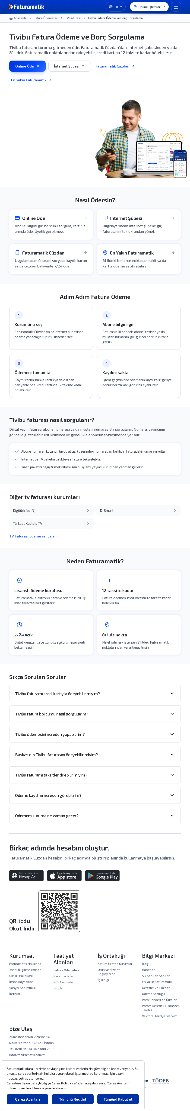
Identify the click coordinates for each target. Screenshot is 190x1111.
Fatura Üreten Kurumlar (115, 964)
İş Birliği (103, 980)
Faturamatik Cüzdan (112, 66)
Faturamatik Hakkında (25, 964)
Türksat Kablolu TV (27, 523)
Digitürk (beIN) (24, 510)
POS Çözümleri (64, 982)
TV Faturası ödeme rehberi (31, 536)
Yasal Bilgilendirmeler (25, 970)
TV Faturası (73, 18)
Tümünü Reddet (72, 1099)
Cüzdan (59, 988)
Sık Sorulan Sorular (156, 976)
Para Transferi (64, 976)
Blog (145, 964)
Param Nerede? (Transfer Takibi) (160, 1008)
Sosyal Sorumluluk (22, 988)
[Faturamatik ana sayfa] (26, 6)
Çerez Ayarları (27, 1099)
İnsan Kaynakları (21, 982)
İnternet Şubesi (66, 66)
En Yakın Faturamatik (28, 80)
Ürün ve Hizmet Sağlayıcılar (109, 972)
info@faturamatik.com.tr (27, 1055)
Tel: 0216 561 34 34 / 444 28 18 (31, 1049)
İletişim (14, 994)
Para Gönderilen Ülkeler (159, 1000)
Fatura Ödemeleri (46, 18)
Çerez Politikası (64, 1083)
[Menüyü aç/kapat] (176, 6)
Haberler (148, 970)
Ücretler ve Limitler (156, 988)
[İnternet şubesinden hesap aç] (26, 875)
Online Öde (24, 66)
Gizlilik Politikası (21, 976)
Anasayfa (20, 18)
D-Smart (107, 510)
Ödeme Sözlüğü (153, 994)
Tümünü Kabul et (118, 1099)
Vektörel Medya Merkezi (159, 1016)
